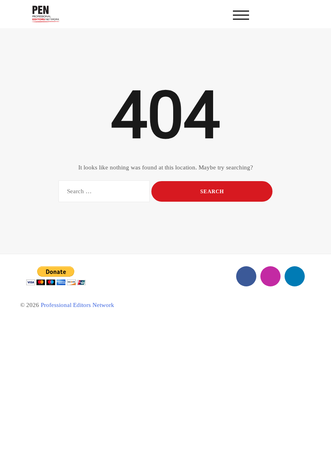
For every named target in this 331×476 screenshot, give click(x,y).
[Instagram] (270, 276)
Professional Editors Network (77, 305)
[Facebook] (246, 276)
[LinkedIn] (295, 276)
